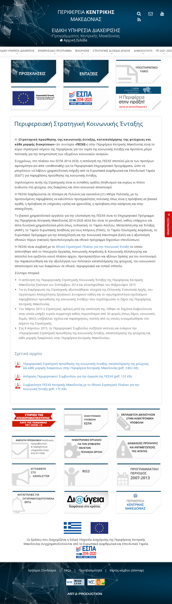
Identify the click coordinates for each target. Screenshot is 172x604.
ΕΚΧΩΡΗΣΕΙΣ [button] (82, 51)
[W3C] (96, 582)
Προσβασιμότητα (90, 570)
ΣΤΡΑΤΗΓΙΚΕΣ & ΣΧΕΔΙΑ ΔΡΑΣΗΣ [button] (111, 51)
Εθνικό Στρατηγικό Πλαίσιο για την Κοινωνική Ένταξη (92, 247)
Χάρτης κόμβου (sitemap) (126, 570)
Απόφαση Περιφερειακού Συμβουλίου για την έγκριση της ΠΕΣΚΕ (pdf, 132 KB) (77, 376)
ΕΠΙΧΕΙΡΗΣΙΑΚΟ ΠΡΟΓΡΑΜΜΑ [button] (55, 51)
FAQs (67, 570)
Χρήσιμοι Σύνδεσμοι (42, 570)
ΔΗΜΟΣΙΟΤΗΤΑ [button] (143, 51)
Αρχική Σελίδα (75, 40)
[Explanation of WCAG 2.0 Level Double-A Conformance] (75, 582)
